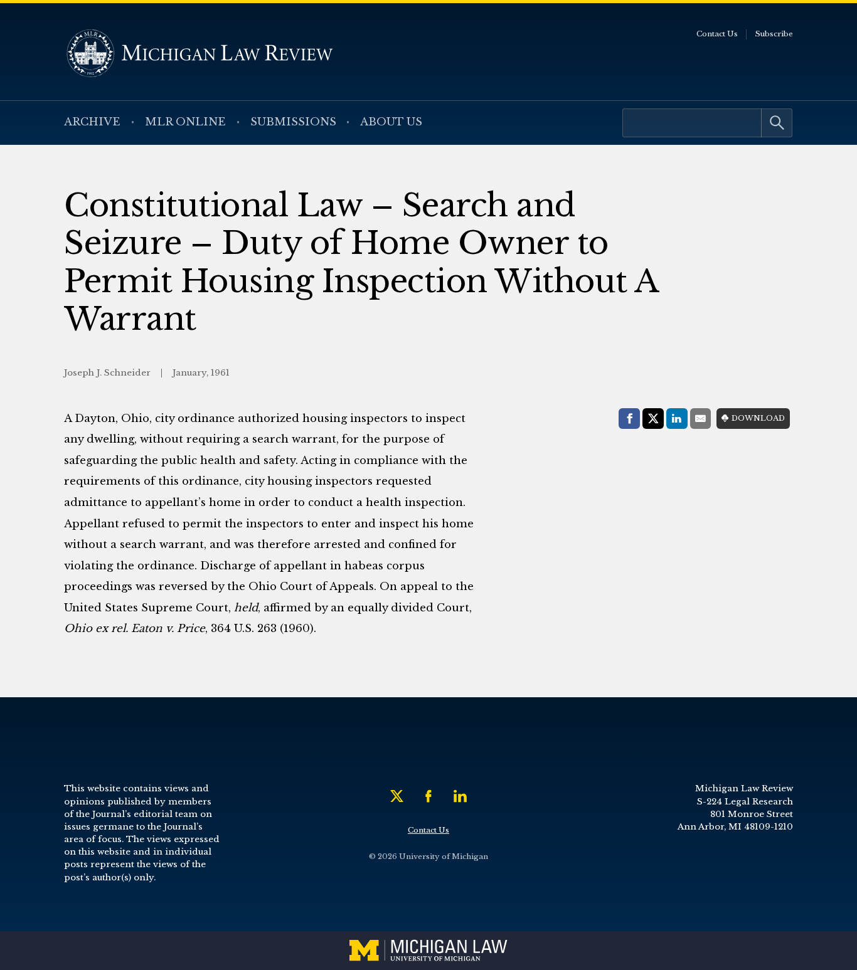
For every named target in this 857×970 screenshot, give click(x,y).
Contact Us (717, 33)
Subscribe (774, 33)
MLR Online (185, 122)
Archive (92, 122)
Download (758, 418)
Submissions (293, 122)
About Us (391, 122)
